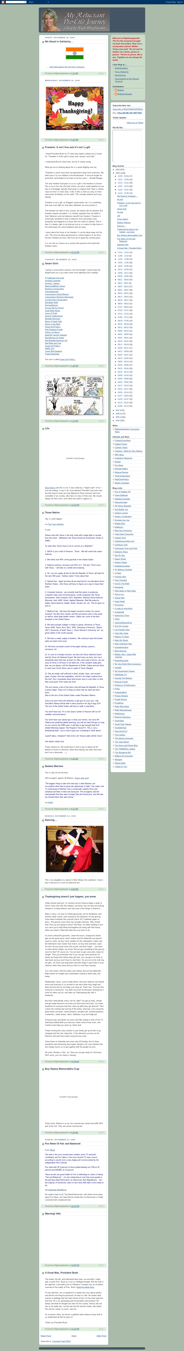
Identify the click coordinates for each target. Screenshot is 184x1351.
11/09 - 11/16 (123, 256)
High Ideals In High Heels (125, 591)
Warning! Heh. (53, 1213)
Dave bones (50, 488)
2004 (118, 421)
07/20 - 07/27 (123, 310)
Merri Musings (121, 651)
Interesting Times (122, 616)
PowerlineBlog (121, 692)
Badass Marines (54, 766)
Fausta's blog (120, 577)
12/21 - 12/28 (123, 180)
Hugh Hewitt (120, 602)
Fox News (119, 465)
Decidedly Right (51, 303)
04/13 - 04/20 (123, 358)
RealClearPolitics (122, 479)
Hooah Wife (119, 598)
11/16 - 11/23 (123, 252)
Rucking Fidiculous (123, 717)
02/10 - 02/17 (123, 389)
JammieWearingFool (123, 623)
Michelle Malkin (121, 469)
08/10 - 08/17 (123, 300)
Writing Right (120, 763)
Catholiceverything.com (124, 541)
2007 (118, 410)
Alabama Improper (122, 499)
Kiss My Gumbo (121, 626)
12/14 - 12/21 (123, 183)
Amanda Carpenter (53, 281)
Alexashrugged (121, 502)
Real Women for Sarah (54, 338)
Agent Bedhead (121, 495)
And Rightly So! (121, 510)
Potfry (117, 689)
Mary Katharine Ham (123, 644)
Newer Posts (46, 1336)
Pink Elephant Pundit (54, 330)
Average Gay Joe (122, 520)
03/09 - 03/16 (123, 375)
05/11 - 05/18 (123, 345)
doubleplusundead (122, 566)
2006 (118, 414)
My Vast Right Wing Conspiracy (128, 664)
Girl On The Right (122, 584)
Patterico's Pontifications (125, 685)
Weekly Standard (122, 483)
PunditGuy (119, 703)
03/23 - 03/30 (123, 369)
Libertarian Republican (57, 1190)
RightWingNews (121, 68)
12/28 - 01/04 (123, 176)
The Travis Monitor (56, 524)
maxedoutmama (121, 647)
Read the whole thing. (85, 1287)
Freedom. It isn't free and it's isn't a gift (67, 147)
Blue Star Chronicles (123, 531)
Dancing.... (51, 820)
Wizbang (118, 760)
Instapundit (119, 612)
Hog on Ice (119, 594)
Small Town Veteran (123, 724)
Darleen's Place (121, 552)
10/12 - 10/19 (123, 270)
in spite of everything (123, 609)
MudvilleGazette (121, 661)
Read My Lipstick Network (56, 335)
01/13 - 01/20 (123, 403)
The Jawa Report (122, 742)
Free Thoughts (121, 580)
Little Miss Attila (121, 633)
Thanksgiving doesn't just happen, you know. (70, 896)
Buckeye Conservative (54, 289)
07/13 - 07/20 (123, 314)
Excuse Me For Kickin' (54, 308)
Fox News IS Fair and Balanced (62, 1143)
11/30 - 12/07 (123, 190)
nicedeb (118, 668)
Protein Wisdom (121, 696)
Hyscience (119, 605)
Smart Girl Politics (52, 346)
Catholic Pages (121, 448)
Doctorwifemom (51, 305)
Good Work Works (52, 311)
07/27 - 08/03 (123, 307)
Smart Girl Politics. (68, 360)
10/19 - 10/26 (123, 266)
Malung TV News (122, 637)
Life (47, 428)
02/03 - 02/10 (123, 393)
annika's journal (121, 513)
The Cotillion (120, 735)
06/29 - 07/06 (123, 321)
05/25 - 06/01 (123, 338)
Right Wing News (122, 707)
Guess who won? (82, 778)
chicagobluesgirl (51, 292)
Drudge (118, 462)
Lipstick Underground (54, 316)
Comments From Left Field (126, 548)
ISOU (117, 619)
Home (74, 1336)
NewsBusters (120, 75)
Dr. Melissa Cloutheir (123, 570)
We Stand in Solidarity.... (59, 41)
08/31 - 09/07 (123, 290)
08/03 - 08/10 (123, 304)
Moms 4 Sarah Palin (53, 321)
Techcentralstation (122, 476)
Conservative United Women (57, 294)
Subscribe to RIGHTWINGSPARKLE (128, 109)
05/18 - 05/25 (123, 341)
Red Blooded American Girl (56, 341)
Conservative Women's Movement (59, 297)
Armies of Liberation (123, 517)
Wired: (52, 1150)
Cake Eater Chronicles (124, 534)
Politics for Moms (52, 332)
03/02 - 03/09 (123, 379)
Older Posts (102, 1336)
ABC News (119, 455)
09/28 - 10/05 (123, 276)
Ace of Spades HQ (123, 492)
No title (120, 200)
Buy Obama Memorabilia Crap (62, 1069)
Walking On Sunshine (124, 756)
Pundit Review (121, 700)
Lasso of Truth (51, 313)
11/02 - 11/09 (123, 259)
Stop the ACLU (121, 731)
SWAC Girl (49, 349)
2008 (118, 173)
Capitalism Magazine (123, 458)
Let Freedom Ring (122, 630)
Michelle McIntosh (52, 319)
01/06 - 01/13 (123, 406)
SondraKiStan (120, 728)
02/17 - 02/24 (123, 386)
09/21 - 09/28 (123, 280)
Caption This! (120, 538)
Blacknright (49, 286)
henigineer (119, 587)
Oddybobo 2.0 (120, 675)
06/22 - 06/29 (123, 324)
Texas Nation (52, 512)
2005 (118, 417)
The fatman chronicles (124, 738)
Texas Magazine (122, 72)
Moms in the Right (52, 324)
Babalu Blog (120, 524)
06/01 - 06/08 (123, 334)
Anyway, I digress (52, 283)
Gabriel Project (121, 444)
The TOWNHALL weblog (125, 749)
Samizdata (119, 721)
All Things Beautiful (123, 506)
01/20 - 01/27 (123, 399)
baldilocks (119, 527)
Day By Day (120, 555)
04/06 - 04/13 (123, 362)
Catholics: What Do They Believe (128, 451)
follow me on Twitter (135, 123)
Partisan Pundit (121, 682)
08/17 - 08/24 (123, 297)
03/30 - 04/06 (123, 365)
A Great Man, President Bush (61, 1272)
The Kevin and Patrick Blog (126, 746)
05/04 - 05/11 (123, 348)
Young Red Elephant (53, 351)
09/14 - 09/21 (123, 283)
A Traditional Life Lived (54, 278)
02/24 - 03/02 (123, 382)
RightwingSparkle (125, 94)
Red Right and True (53, 343)
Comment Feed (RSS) (61, 1341)
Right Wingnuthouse (123, 710)
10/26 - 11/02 (123, 263)
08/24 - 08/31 (123, 293)
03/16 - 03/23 (123, 372)
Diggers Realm (121, 563)
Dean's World (120, 559)
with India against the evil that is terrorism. (67, 67)
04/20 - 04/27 (123, 355)
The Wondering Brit (123, 753)
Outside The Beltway (123, 678)
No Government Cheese (125, 671)
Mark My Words (121, 640)
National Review (121, 472)
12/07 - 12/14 (123, 186)
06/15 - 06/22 (123, 328)
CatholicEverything (123, 441)
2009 (118, 170)
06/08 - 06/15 (123, 331)
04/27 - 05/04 (123, 351)
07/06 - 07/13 (123, 317)
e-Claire (118, 573)
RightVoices (120, 714)
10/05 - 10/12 (123, 273)
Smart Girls (51, 263)
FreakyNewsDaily (52, 354)
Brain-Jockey (59, 286)
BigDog (121, 90)
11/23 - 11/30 (123, 193)
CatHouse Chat (121, 545)
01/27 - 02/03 (123, 396)
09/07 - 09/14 (123, 287)
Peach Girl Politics (53, 327)
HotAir (50, 803)
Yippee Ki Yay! (121, 767)
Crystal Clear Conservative (56, 300)
